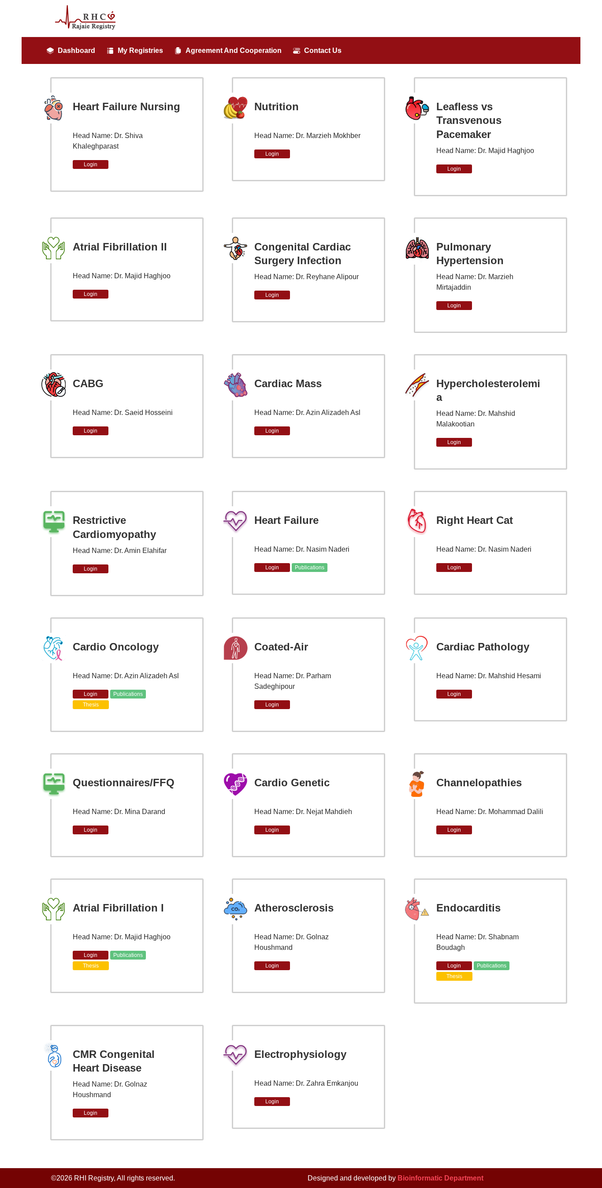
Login (90, 164)
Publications (309, 567)
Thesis (91, 705)
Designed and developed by (395, 1178)
